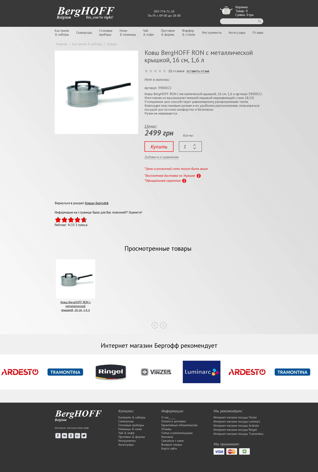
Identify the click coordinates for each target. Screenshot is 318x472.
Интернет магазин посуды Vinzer (235, 417)
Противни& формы (168, 33)
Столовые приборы (131, 425)
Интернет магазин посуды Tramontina (238, 434)
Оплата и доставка (173, 421)
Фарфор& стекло (188, 33)
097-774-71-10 (164, 11)
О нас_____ (168, 417)
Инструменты (212, 32)
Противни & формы (131, 437)
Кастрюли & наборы (131, 417)
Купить (159, 146)
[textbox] (190, 146)
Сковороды (84, 32)
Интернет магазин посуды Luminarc (237, 421)
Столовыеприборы (105, 33)
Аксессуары (237, 32)
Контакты (167, 437)
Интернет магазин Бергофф (72, 427)
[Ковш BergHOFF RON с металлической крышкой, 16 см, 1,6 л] (96, 92)
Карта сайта (169, 448)
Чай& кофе (148, 33)
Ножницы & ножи (130, 429)
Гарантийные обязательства (179, 425)
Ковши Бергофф (97, 203)
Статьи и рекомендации (177, 433)
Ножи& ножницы (128, 33)
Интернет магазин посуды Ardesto (236, 425)
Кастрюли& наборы (62, 33)
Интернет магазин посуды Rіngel (235, 430)
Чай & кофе (126, 433)
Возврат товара (171, 444)
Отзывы (257, 32)
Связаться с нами (172, 441)
